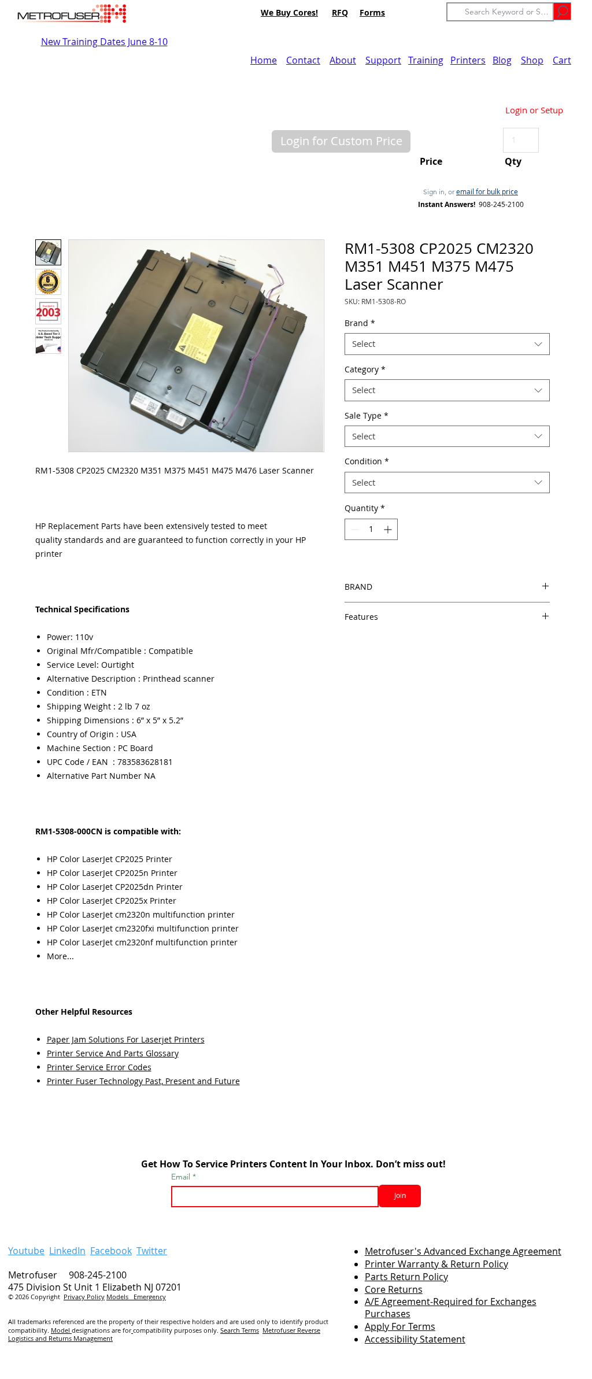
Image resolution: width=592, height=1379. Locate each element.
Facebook (111, 1250)
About (343, 60)
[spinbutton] (371, 529)
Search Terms (239, 1330)
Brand (360, 323)
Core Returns (394, 1289)
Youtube (26, 1250)
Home (263, 60)
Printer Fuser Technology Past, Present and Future (143, 1080)
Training (425, 60)
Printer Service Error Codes (99, 1067)
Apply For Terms (400, 1326)
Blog (502, 60)
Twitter (151, 1250)
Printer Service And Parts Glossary (113, 1053)
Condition (367, 461)
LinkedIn (67, 1250)
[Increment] (389, 529)
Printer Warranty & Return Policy (436, 1264)
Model (61, 1330)
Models (120, 1296)
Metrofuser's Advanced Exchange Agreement (463, 1251)
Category (365, 369)
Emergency (150, 1296)
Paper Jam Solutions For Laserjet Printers (126, 1039)
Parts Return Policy (406, 1276)
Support (383, 60)
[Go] (562, 11)
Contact (303, 60)
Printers (468, 60)
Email (182, 1177)
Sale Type (366, 416)
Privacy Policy (84, 1296)
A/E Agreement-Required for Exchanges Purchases (450, 1307)
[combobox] (447, 344)
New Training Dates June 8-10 (104, 41)
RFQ (340, 12)
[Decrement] (353, 529)
